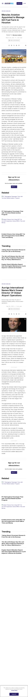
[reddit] (16, 45)
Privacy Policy (14, 690)
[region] (14, 691)
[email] (19, 45)
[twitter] (14, 45)
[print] (25, 45)
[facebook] (9, 45)
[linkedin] (11, 45)
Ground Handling (6, 11)
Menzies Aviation (17, 35)
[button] (3, 3)
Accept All (14, 694)
